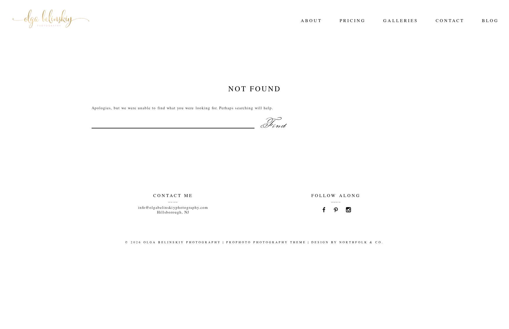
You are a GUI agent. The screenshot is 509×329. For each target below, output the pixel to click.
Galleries (400, 20)
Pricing (353, 20)
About (311, 20)
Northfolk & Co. (361, 242)
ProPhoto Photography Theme (266, 242)
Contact (450, 20)
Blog (490, 20)
